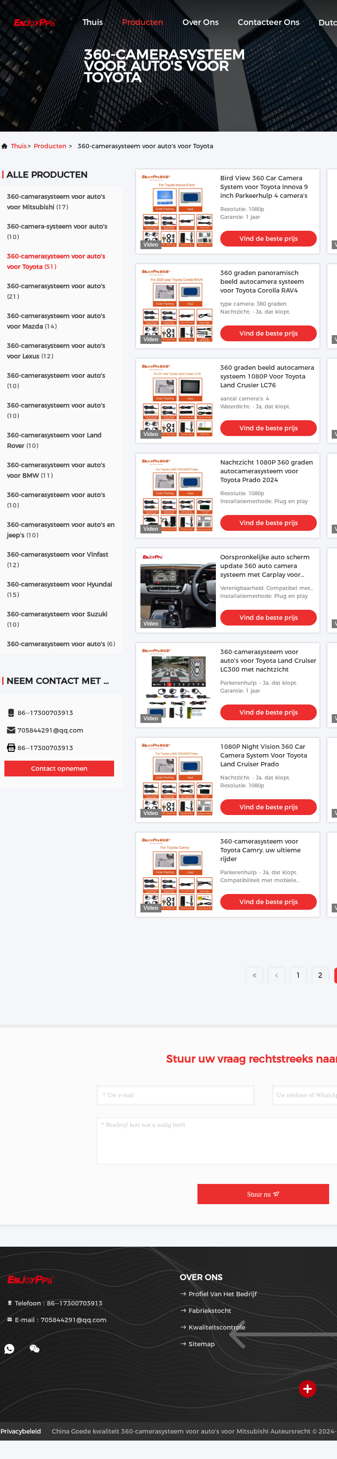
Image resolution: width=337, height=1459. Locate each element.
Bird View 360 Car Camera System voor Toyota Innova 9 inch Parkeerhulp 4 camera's (264, 187)
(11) (56, 470)
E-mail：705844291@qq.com (60, 1320)
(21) (56, 291)
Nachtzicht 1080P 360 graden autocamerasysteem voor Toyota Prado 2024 (266, 471)
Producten (142, 22)
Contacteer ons (268, 22)
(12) (56, 351)
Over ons (201, 22)
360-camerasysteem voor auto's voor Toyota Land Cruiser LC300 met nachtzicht (268, 660)
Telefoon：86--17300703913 (58, 1303)
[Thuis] (35, 22)
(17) (56, 202)
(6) (61, 644)
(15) (59, 589)
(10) (57, 231)
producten (50, 146)
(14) (56, 321)
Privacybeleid (20, 1431)
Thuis (92, 22)
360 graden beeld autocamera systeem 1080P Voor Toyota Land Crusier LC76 (267, 376)
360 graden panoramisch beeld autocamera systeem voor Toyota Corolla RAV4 (262, 281)
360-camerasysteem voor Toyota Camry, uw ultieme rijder (260, 850)
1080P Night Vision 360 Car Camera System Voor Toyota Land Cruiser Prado (263, 755)
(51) (56, 261)
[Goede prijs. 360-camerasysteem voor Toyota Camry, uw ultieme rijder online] (178, 874)
